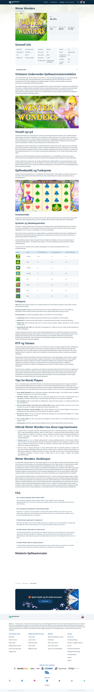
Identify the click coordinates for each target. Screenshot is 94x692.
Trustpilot (47, 685)
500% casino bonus (53, 642)
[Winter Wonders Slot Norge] (82, 616)
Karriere (69, 657)
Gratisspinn (62, 2)
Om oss (69, 645)
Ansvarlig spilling (71, 654)
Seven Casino (31, 645)
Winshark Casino (32, 642)
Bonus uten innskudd (70, 2)
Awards (69, 660)
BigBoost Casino (32, 648)
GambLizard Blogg (72, 640)
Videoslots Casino (22, 440)
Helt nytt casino (13, 640)
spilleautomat (60, 78)
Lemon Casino (32, 640)
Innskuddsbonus (54, 2)
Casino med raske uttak (15, 648)
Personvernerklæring (13, 690)
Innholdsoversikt (21, 69)
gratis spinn (40, 235)
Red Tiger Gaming (20, 11)
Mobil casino (12, 642)
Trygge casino (12, 651)
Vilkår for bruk (21, 690)
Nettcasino (46, 2)
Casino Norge (18, 583)
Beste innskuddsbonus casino (55, 637)
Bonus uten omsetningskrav (55, 648)
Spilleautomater (25, 583)
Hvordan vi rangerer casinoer (74, 642)
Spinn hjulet (45, 601)
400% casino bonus (53, 645)
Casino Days (31, 637)
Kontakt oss (70, 637)
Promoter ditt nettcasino (73, 648)
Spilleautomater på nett (15, 645)
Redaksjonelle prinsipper (73, 651)
